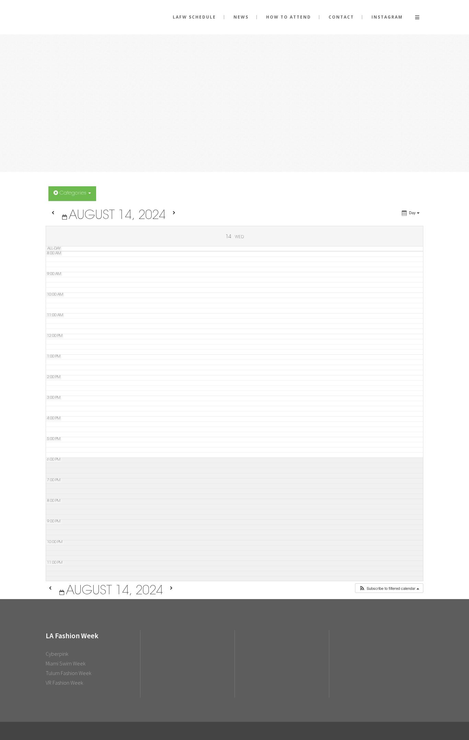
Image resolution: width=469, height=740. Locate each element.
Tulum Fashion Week (68, 673)
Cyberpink (57, 653)
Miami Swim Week (65, 663)
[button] (389, 588)
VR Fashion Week (64, 682)
